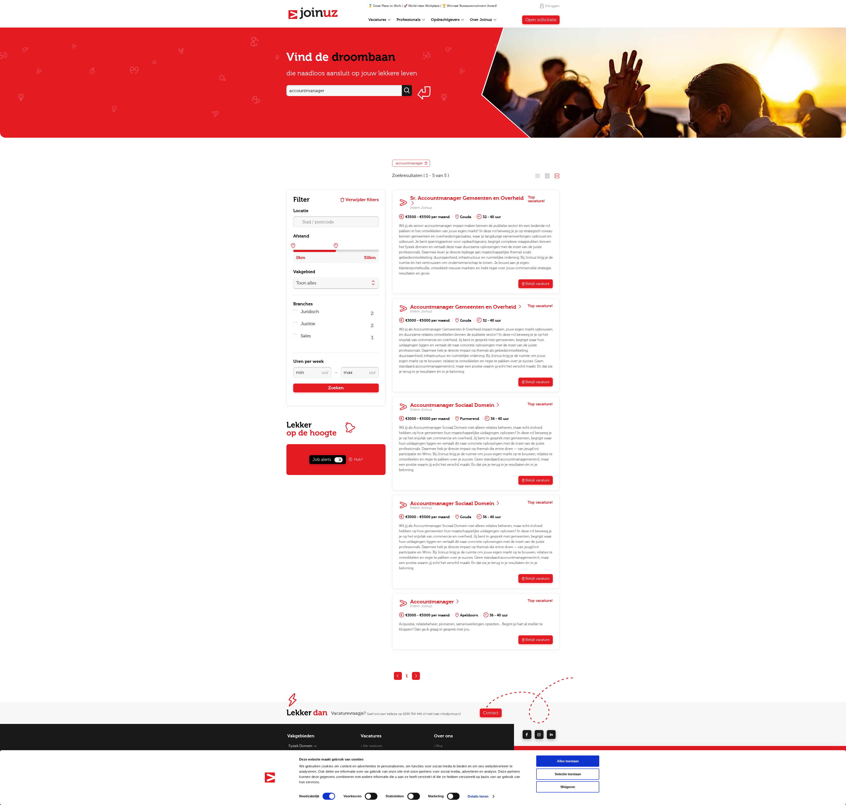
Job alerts (322, 459)
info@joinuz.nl (450, 714)
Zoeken (336, 387)
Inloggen (552, 6)
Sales (306, 336)
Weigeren (567, 787)
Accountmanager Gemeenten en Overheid (464, 307)
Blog (439, 746)
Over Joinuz (481, 20)
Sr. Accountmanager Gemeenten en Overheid (467, 198)
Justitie (308, 324)
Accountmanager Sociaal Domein (452, 405)
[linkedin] (551, 734)
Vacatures (377, 20)
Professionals (409, 20)
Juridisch (310, 312)
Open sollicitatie (540, 19)
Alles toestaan (568, 761)
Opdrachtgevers (446, 20)
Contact (490, 712)
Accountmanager (432, 602)
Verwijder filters (362, 200)
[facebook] (527, 734)
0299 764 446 (412, 714)
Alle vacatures (372, 746)
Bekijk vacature (537, 284)
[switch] (371, 796)
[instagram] (539, 734)
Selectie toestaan (568, 774)
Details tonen (478, 796)
